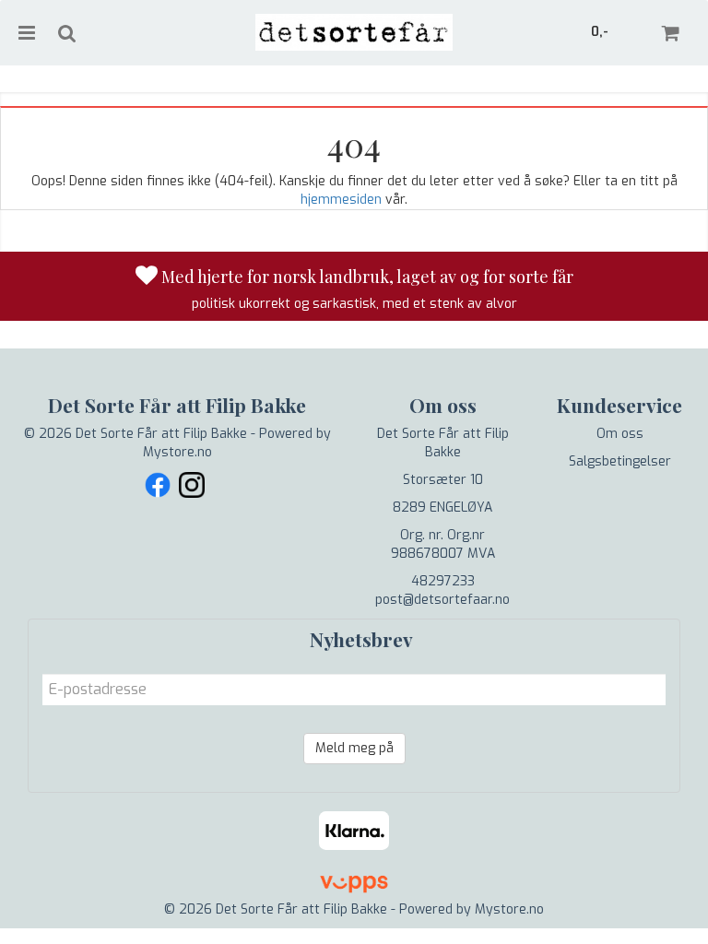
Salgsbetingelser (620, 461)
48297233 (443, 581)
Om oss (619, 433)
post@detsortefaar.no (442, 599)
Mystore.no (177, 452)
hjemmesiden (341, 199)
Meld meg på (354, 748)
